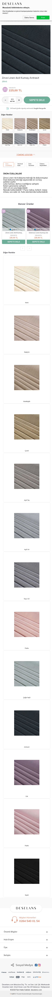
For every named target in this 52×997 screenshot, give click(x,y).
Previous (23, 248)
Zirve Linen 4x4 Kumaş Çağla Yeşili (13, 233)
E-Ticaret (18, 994)
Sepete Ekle (37, 100)
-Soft (12, 994)
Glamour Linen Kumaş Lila (38, 233)
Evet (43, 18)
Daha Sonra (29, 18)
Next (29, 248)
